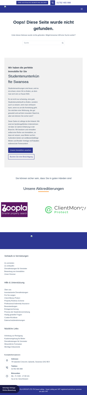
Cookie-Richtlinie (10, 317)
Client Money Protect (12, 298)
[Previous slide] (4, 209)
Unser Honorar (9, 274)
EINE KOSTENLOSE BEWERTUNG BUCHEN (32, 2)
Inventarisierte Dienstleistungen (16, 292)
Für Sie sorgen (9, 295)
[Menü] (82, 9)
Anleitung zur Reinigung (13, 336)
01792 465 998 (64, 2)
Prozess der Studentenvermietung (17, 312)
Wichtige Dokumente (12, 347)
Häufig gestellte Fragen (13, 315)
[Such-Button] (63, 43)
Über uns (7, 290)
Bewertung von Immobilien (14, 271)
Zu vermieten (9, 263)
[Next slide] (82, 209)
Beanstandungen (10, 306)
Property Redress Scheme (14, 301)
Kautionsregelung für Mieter (14, 338)
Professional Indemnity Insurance (16, 304)
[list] (43, 209)
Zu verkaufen (9, 266)
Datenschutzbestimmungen (14, 320)
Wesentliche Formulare (13, 344)
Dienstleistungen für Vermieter (15, 268)
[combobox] (41, 43)
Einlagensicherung (11, 309)
